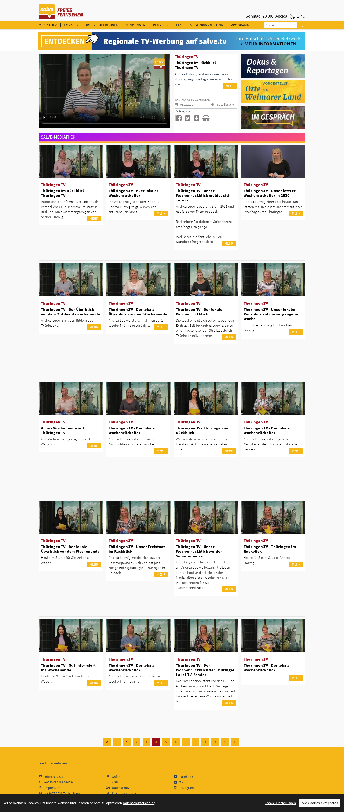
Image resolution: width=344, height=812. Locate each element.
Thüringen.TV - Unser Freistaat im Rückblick (137, 549)
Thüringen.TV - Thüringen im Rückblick (202, 430)
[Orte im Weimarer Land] (273, 91)
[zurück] (117, 742)
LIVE (179, 25)
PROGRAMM (240, 25)
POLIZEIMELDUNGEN (102, 25)
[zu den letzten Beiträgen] (235, 742)
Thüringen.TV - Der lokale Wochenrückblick (199, 312)
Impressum (52, 788)
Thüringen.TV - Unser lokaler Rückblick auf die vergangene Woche (271, 314)
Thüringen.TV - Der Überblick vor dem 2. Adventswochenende (70, 312)
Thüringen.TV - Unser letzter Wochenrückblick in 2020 (270, 193)
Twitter (184, 782)
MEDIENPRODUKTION (206, 25)
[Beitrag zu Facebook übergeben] (178, 118)
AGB (115, 782)
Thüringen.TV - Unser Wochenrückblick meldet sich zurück (203, 195)
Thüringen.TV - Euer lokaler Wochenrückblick (134, 193)
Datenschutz (121, 788)
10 (215, 742)
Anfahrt (117, 777)
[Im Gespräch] (273, 117)
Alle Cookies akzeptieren (320, 803)
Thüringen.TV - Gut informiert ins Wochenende (68, 668)
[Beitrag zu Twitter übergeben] (187, 118)
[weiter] (225, 742)
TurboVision (71, 793)
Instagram (186, 788)
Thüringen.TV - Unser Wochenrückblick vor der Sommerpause (199, 551)
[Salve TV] (61, 10)
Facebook (186, 777)
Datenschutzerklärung (139, 803)
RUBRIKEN (161, 25)
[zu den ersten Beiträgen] (107, 742)
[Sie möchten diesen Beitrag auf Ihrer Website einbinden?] (196, 118)
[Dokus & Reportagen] (273, 65)
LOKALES (71, 25)
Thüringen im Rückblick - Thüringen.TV (64, 193)
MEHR (230, 86)
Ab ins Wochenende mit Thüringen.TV (62, 430)
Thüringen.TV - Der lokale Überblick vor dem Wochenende (138, 312)
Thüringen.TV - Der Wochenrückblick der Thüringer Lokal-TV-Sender (205, 670)
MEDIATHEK (48, 25)
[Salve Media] (171, 41)
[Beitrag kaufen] (205, 118)
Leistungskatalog (124, 793)
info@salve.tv (53, 777)
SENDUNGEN (136, 25)
